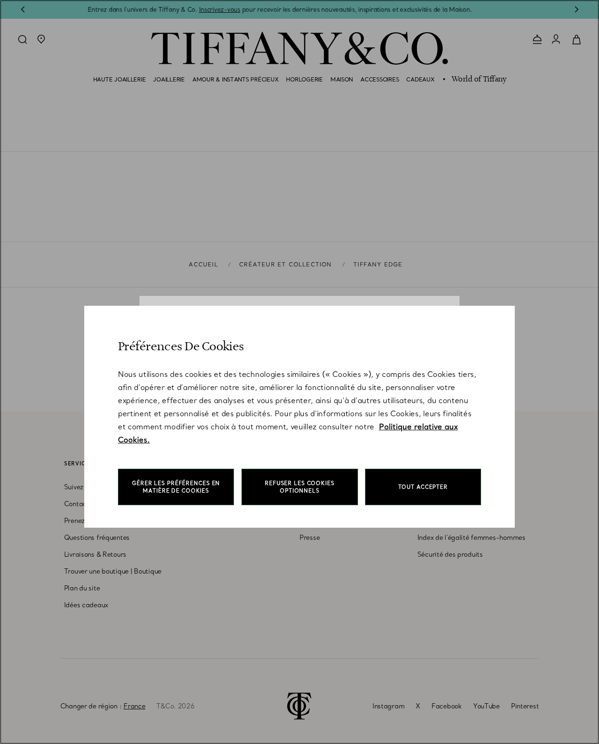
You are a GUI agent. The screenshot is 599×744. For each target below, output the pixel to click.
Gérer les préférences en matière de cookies (176, 487)
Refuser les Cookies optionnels (300, 487)
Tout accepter (423, 487)
